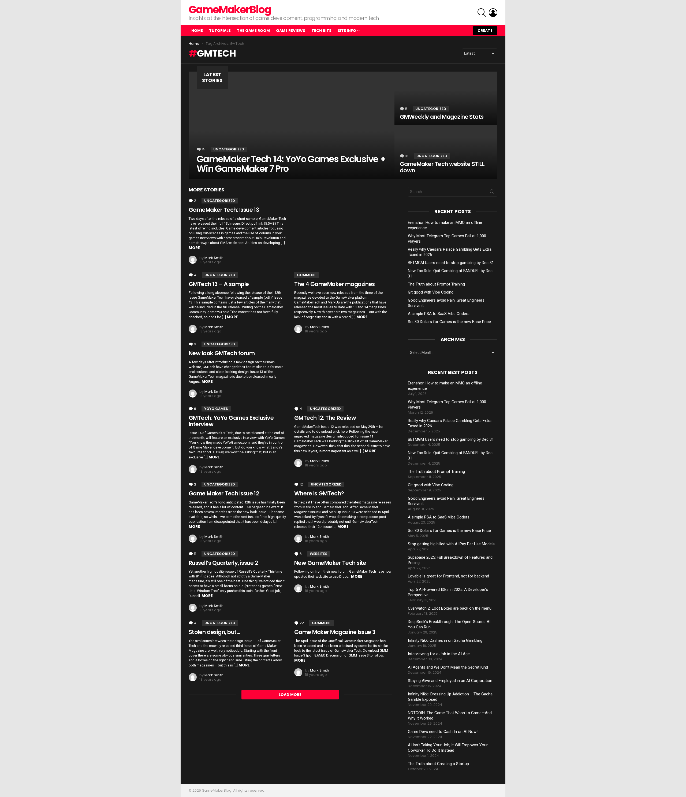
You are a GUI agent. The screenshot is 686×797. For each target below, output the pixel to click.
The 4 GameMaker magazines (334, 284)
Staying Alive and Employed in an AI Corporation (450, 680)
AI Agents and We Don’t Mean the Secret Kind (448, 667)
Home (197, 30)
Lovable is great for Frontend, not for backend (448, 576)
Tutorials (220, 30)
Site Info (347, 30)
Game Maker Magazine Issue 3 (334, 632)
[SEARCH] (482, 12)
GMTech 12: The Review (325, 418)
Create (485, 30)
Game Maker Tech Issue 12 (224, 493)
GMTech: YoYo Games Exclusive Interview (231, 421)
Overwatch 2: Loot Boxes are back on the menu (449, 608)
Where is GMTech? (319, 493)
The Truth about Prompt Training (436, 284)
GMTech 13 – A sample (219, 284)
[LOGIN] (493, 12)
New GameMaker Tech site (330, 563)
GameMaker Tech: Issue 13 (224, 210)
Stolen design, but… (214, 632)
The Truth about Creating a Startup (438, 763)
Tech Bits (321, 30)
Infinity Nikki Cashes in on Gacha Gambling (445, 640)
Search (492, 193)
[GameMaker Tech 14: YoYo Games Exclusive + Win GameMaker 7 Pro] (291, 125)
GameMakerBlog (230, 9)
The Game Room (253, 30)
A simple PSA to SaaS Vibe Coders (438, 313)
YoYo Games (216, 408)
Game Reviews (290, 30)
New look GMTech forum (222, 353)
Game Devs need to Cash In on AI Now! (443, 731)
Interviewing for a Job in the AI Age (439, 653)
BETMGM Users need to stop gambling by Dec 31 (451, 262)
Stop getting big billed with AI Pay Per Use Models (451, 544)
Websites (318, 553)
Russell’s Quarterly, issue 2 (223, 563)
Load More (290, 694)
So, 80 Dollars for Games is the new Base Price (449, 321)
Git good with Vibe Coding (430, 292)
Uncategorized (228, 149)
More (194, 247)
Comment (306, 274)
